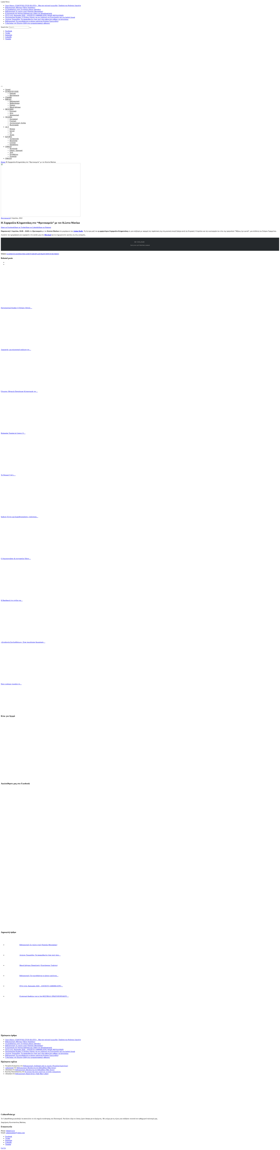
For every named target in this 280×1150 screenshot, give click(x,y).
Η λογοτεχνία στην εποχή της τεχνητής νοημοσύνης (43, 1072)
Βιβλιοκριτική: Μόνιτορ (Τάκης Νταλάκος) (20, 7)
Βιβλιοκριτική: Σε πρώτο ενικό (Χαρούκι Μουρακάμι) (24, 11)
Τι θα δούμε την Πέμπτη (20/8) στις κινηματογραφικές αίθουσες (27, 23)
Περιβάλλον (14, 154)
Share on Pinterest (44, 227)
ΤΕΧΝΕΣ (8, 117)
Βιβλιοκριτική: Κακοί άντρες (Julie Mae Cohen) (31, 1074)
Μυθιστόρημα (14, 103)
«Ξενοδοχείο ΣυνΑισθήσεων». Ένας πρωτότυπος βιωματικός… (23, 642)
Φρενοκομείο (14, 95)
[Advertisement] (140, 68)
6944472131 (10, 1131)
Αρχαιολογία (14, 139)
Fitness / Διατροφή (16, 150)
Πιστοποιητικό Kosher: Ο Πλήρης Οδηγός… (16, 308)
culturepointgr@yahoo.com (15, 1133)
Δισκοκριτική (14, 115)
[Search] (30, 27)
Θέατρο (12, 129)
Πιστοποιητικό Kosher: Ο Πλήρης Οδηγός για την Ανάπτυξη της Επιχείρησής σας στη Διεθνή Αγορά (40, 17)
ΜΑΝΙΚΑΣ (23, 254)
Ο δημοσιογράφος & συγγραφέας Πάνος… (16, 559)
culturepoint (9, 1068)
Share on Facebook (7, 227)
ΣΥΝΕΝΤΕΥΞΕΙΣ (11, 91)
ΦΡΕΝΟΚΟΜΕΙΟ (52, 254)
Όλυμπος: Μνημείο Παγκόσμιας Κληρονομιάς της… (19, 391)
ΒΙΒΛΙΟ (8, 99)
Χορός (12, 135)
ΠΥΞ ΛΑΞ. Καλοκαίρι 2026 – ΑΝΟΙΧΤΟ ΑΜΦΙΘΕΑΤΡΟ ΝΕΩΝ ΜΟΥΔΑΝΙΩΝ (34, 15)
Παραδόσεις (14, 145)
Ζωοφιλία (13, 156)
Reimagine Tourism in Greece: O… (13, 433)
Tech (11, 152)
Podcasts (13, 93)
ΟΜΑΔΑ (8, 158)
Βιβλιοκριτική (14, 101)
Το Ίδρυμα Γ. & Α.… (8, 475)
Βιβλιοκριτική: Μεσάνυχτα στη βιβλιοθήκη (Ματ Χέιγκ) (36, 1068)
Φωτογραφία (14, 125)
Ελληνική (13, 111)
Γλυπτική (13, 121)
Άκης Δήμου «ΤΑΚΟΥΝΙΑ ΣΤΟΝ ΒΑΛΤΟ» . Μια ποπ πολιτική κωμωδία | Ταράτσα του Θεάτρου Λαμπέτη (43, 5)
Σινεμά (12, 131)
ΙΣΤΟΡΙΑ (8, 137)
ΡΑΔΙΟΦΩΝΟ (41, 254)
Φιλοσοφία (13, 141)
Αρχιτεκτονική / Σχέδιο (18, 123)
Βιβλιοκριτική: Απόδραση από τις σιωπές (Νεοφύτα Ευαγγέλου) (45, 1066)
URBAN (8, 146)
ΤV (11, 133)
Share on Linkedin (32, 227)
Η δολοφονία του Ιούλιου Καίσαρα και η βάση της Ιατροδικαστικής (28, 13)
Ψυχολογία (13, 148)
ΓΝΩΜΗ (8, 97)
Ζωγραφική (14, 119)
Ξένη (11, 113)
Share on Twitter (20, 227)
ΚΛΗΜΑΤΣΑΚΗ (13, 254)
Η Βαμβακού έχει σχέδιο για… (12, 600)
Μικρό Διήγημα (15, 107)
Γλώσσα (13, 143)
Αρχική (7, 89)
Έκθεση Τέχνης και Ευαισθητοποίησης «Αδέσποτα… (19, 517)
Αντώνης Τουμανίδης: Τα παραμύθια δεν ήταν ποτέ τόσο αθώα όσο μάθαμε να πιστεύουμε (36, 19)
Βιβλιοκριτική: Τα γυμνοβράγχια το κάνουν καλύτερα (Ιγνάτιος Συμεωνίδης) (31, 21)
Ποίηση (12, 105)
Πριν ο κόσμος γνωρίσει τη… (11, 684)
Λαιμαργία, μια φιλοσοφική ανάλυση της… (16, 350)
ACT (7, 127)
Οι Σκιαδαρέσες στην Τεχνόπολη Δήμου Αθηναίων (23, 9)
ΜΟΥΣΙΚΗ (9, 109)
